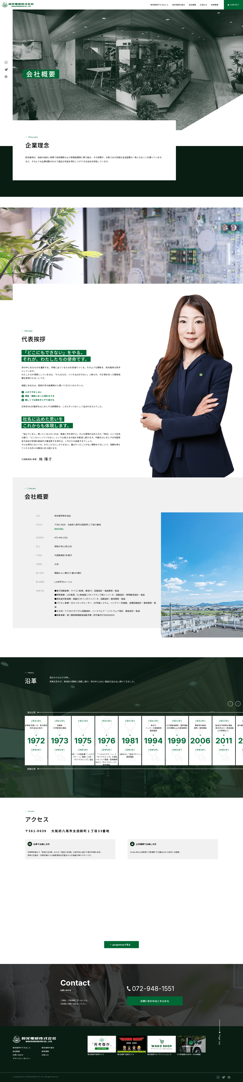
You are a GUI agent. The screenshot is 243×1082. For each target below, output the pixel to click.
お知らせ (203, 4)
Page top (220, 1040)
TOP (24, 40)
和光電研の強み (178, 4)
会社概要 (192, 4)
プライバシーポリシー (22, 1058)
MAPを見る (59, 528)
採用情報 (214, 4)
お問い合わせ (18, 1055)
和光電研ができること (159, 4)
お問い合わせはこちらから (154, 1001)
